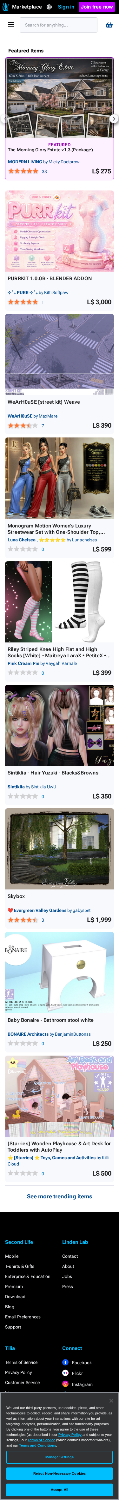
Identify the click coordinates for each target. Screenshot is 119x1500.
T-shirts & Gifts (19, 1266)
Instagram (82, 1384)
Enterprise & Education (27, 1276)
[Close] (111, 1401)
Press (67, 1286)
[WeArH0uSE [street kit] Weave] (59, 354)
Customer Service (22, 1382)
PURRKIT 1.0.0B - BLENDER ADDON (50, 278)
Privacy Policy (18, 1372)
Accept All (59, 1489)
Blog (9, 1306)
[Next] (113, 118)
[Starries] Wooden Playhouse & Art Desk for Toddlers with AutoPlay (59, 1147)
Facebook (81, 1362)
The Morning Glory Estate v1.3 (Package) (50, 149)
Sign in (66, 7)
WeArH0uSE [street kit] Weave (44, 402)
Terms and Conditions (37, 1445)
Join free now (97, 7)
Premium (14, 1286)
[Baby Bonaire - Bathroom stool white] (59, 972)
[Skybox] (59, 848)
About (68, 1266)
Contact (70, 1256)
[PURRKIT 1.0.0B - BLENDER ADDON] (59, 231)
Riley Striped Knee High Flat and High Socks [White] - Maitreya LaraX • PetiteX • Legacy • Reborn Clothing (57, 655)
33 (44, 171)
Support (13, 1326)
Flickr (77, 1373)
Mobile (11, 1256)
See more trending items (59, 1196)
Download (15, 1296)
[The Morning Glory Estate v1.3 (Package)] (59, 97)
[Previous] (5, 118)
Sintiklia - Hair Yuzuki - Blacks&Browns (53, 773)
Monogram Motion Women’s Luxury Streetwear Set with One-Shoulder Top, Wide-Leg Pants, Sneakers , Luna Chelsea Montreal (57, 535)
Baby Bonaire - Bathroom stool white (51, 1020)
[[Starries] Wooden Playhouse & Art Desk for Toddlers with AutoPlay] (59, 1096)
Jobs (67, 1276)
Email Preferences (23, 1316)
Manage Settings (59, 1457)
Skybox (16, 896)
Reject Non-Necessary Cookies (59, 1473)
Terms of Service (21, 1362)
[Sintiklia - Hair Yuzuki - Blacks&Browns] (59, 725)
